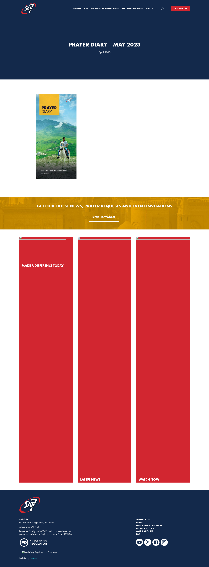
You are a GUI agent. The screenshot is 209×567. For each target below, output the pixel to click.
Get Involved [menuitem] (131, 8)
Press (139, 522)
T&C (138, 534)
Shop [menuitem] (149, 8)
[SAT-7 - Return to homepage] (28, 8)
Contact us (143, 519)
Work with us (144, 531)
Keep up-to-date (103, 217)
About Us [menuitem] (79, 8)
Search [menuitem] (162, 8)
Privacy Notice (145, 528)
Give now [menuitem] (180, 8)
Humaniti (33, 558)
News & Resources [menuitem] (103, 8)
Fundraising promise (149, 525)
